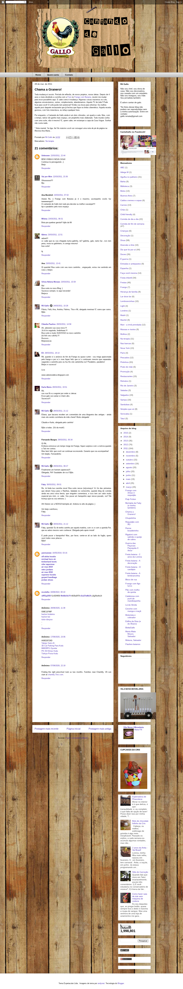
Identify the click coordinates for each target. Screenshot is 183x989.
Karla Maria (46, 387)
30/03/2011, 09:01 (54, 484)
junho (129, 475)
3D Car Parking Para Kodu (52, 646)
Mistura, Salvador (133, 640)
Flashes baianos (132, 644)
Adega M (124, 172)
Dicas (122, 240)
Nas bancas (125, 343)
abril (128, 483)
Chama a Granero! (130, 513)
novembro (131, 456)
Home (38, 75)
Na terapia (49, 141)
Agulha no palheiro (128, 177)
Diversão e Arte (127, 245)
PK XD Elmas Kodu (49, 651)
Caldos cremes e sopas (131, 200)
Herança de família (129, 292)
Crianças (124, 231)
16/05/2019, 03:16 (59, 553)
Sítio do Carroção (140, 872)
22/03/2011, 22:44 (58, 155)
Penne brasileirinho (132, 529)
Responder (45, 168)
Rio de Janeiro (127, 385)
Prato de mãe (126, 367)
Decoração (125, 235)
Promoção (125, 371)
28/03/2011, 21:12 (60, 411)
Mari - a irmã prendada (130, 325)
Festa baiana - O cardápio (133, 568)
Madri (123, 315)
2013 (126, 441)
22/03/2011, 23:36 (60, 176)
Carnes (123, 205)
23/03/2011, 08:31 (55, 219)
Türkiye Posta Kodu (49, 653)
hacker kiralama (48, 614)
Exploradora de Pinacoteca (139, 797)
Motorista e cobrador (130, 616)
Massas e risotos (128, 329)
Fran (69, 97)
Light (122, 306)
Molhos (123, 334)
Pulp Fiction (130, 499)
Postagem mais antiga (100, 729)
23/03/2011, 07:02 (61, 195)
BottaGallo (130, 627)
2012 (126, 444)
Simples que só (127, 409)
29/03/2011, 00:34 (65, 440)
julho (128, 471)
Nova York (125, 348)
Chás (122, 210)
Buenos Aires (126, 196)
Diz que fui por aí (128, 249)
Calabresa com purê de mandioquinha (132, 598)
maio (128, 479)
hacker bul (45, 617)
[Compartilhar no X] (72, 137)
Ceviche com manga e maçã (133, 610)
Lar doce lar (125, 296)
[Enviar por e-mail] (67, 137)
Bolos (122, 191)
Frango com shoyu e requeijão (130, 492)
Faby (43, 484)
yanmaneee (46, 553)
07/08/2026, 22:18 (57, 665)
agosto (129, 467)
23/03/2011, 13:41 (53, 263)
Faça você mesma (128, 273)
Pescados (124, 357)
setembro (130, 463)
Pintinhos (124, 362)
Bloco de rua (131, 579)
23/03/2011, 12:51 (55, 235)
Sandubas (125, 404)
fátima (44, 235)
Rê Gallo (45, 306)
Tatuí (122, 418)
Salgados (124, 395)
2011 (126, 448)
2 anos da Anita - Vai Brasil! (140, 849)
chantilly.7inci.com (55, 674)
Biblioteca (124, 186)
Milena (44, 219)
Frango (123, 287)
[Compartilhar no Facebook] (75, 137)
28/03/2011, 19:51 (59, 387)
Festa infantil (126, 278)
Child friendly (126, 214)
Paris (122, 353)
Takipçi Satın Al (47, 643)
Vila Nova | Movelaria (133, 727)
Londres (124, 311)
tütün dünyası (47, 619)
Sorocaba (124, 414)
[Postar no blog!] (70, 137)
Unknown (45, 155)
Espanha (124, 268)
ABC (122, 167)
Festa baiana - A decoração (132, 562)
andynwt (101, 983)
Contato (69, 75)
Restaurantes (126, 376)
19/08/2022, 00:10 (57, 592)
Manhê (123, 320)
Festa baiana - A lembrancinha (132, 574)
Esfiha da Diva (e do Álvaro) (133, 622)
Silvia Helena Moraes (50, 282)
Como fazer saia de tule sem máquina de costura (139, 897)
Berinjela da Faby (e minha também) (133, 505)
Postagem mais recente (46, 729)
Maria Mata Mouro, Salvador (130, 633)
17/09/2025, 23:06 (57, 637)
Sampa (123, 400)
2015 (126, 433)
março (129, 487)
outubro (130, 460)
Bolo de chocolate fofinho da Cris (140, 822)
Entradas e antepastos (130, 264)
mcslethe (45, 592)
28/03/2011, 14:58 (63, 324)
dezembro (131, 452)
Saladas (124, 390)
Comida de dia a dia (129, 219)
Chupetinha (130, 518)
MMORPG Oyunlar (49, 648)
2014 (126, 437)
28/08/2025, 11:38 (57, 608)
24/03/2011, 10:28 (60, 306)
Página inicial (73, 729)
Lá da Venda (131, 605)
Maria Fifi (138, 730)
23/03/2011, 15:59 (68, 282)
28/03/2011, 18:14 (52, 353)
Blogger (121, 983)
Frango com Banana (82, 97)
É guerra (124, 259)
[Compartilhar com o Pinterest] (78, 137)
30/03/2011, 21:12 (60, 524)
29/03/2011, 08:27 (60, 466)
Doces (123, 254)
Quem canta (53, 75)
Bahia (123, 181)
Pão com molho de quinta (132, 591)
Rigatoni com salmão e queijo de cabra (133, 536)
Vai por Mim (46, 176)
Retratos (124, 381)
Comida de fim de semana (132, 224)
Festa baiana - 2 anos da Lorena (133, 555)
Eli (42, 353)
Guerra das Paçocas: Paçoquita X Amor (131, 546)
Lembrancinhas (127, 301)
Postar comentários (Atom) (76, 738)
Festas (123, 282)
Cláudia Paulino (48, 324)
